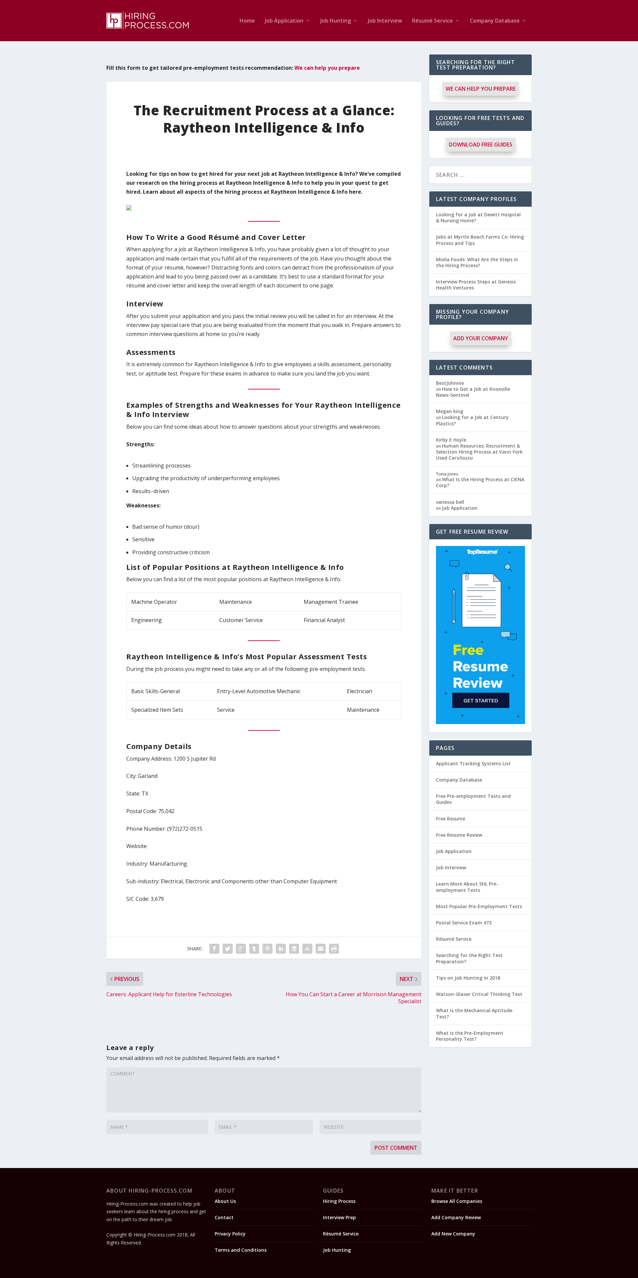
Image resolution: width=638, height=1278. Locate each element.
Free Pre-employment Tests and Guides (473, 799)
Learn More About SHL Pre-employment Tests (467, 887)
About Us (225, 1201)
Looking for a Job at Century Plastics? (472, 420)
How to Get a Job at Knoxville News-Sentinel (473, 392)
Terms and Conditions (240, 1250)
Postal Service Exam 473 (463, 922)
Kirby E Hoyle (451, 440)
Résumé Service (432, 21)
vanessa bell (450, 502)
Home (247, 21)
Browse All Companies (456, 1201)
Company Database (495, 21)
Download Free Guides (480, 144)
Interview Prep (339, 1217)
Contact (224, 1217)
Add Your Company (480, 338)
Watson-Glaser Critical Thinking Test (479, 994)
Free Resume (450, 818)
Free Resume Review (459, 835)
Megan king (449, 411)
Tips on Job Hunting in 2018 (468, 978)
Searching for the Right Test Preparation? (469, 958)
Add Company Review (456, 1217)
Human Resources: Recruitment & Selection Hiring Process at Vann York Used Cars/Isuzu (479, 452)
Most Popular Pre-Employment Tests (479, 906)
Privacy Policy (230, 1233)
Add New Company (453, 1233)
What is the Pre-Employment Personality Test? (469, 1036)
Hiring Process (339, 1201)
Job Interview (385, 21)
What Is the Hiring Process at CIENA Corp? (480, 482)
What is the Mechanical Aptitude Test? (474, 1013)
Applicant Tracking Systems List (473, 763)
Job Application (284, 21)
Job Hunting (335, 21)
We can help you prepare (327, 67)
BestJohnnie (450, 383)
